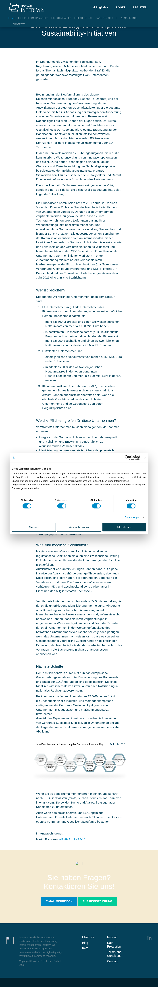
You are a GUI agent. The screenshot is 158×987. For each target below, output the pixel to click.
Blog (85, 942)
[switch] (61, 506)
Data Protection (114, 944)
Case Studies (104, 18)
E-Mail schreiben (59, 901)
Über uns (88, 937)
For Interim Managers (33, 18)
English (100, 7)
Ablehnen (34, 527)
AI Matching (129, 18)
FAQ (85, 948)
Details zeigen (132, 517)
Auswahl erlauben (79, 527)
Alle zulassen (124, 527)
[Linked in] (150, 938)
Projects (19, 24)
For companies (61, 18)
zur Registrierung (97, 901)
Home (11, 18)
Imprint (112, 937)
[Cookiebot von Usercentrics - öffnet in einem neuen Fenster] (126, 457)
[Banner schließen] (145, 457)
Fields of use (83, 18)
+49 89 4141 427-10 (71, 839)
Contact (112, 961)
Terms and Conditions (114, 953)
